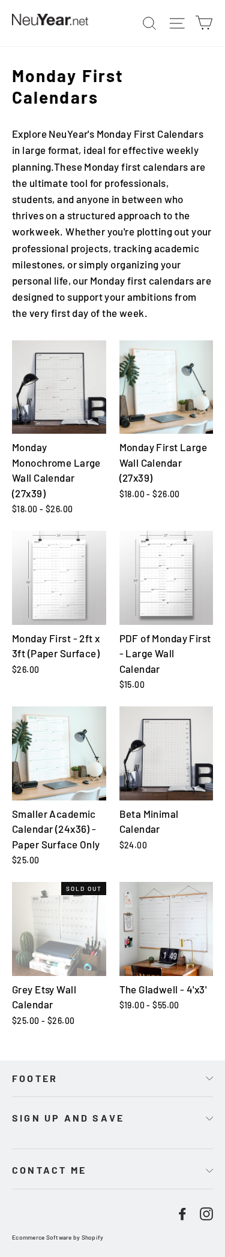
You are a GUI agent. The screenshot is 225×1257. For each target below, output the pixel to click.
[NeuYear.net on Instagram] (206, 1212)
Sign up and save (68, 1117)
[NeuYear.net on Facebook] (182, 1212)
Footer (35, 1078)
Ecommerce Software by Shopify (57, 1237)
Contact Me (49, 1170)
